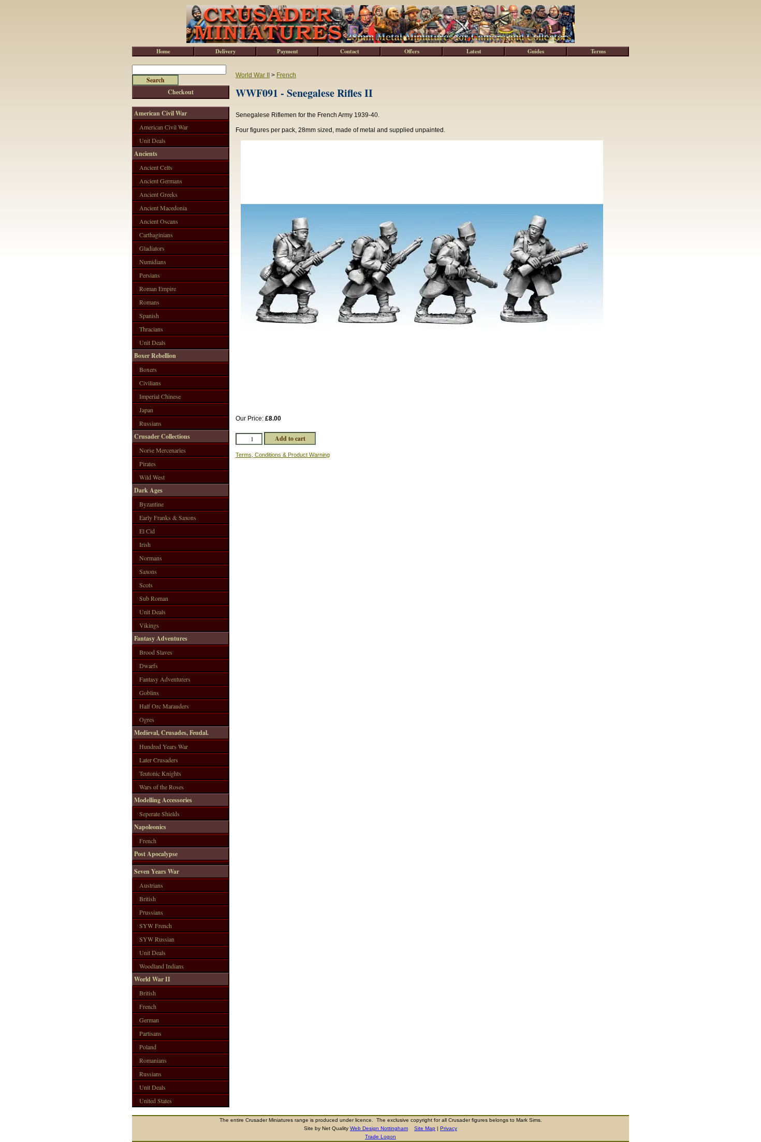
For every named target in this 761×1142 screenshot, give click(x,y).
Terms (598, 51)
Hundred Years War (163, 746)
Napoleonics (150, 826)
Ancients (145, 153)
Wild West (152, 477)
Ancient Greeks (158, 194)
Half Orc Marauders (164, 706)
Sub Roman (153, 598)
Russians (150, 423)
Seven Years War (156, 871)
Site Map (424, 1128)
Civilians (150, 383)
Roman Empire (157, 288)
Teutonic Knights (160, 773)
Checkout (181, 92)
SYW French (155, 925)
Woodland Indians (161, 966)
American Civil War (160, 113)
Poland (147, 1047)
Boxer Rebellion (155, 355)
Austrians (151, 885)
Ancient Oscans (158, 221)
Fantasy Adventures (160, 638)
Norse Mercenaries (162, 450)
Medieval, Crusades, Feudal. (171, 732)
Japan (146, 410)
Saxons (148, 571)
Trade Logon (380, 1136)
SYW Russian (156, 939)
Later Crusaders (158, 760)
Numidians (152, 261)
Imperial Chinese (160, 396)
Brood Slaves (155, 652)
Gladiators (152, 248)
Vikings (149, 625)
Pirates (147, 463)
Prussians (151, 912)
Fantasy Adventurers (165, 679)
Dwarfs (148, 665)
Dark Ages (148, 490)
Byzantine (151, 504)
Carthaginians (156, 234)
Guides (536, 51)
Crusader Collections (162, 436)
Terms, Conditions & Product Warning (283, 455)
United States (155, 1100)
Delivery (225, 51)
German (149, 1020)
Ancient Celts (155, 167)
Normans (150, 558)
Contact (349, 51)
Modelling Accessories (163, 800)
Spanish (149, 315)
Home (163, 51)
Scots (146, 585)
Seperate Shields (159, 813)
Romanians (153, 1060)
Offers (411, 51)
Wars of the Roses (161, 787)
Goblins (149, 692)
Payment (287, 51)
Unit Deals (152, 140)
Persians (149, 275)
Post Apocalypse (156, 853)
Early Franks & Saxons (167, 517)
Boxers (148, 369)
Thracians (151, 329)
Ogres (146, 719)
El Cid (147, 531)
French (286, 75)
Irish (145, 544)
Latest (473, 51)
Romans (149, 302)
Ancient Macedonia (163, 208)
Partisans (150, 1033)
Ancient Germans (160, 181)
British (147, 898)
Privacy (448, 1128)
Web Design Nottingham (379, 1128)
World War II (253, 75)
